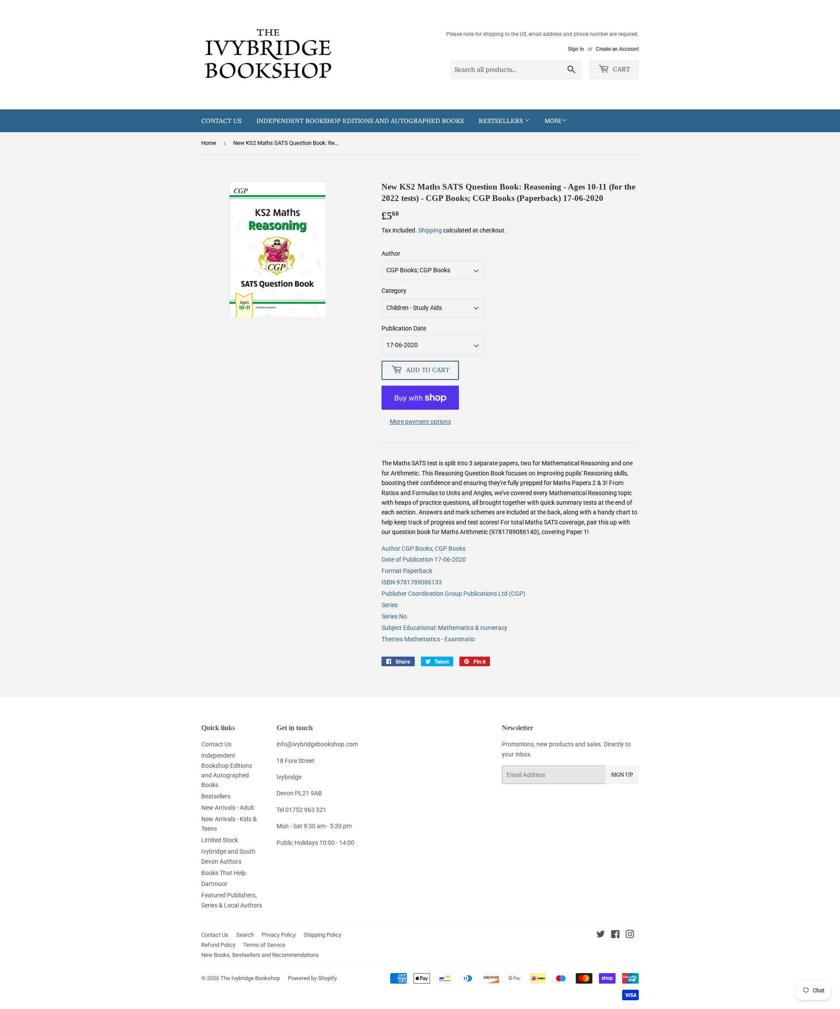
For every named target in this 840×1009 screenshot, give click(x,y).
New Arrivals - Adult (227, 807)
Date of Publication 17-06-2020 (424, 559)
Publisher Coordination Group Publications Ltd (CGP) (453, 593)
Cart (620, 69)
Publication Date (404, 328)
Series (390, 604)
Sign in (576, 49)
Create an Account (617, 49)
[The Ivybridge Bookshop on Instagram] (630, 935)
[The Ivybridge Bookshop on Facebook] (615, 935)
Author (391, 253)
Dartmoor (214, 883)
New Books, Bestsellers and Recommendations (260, 955)
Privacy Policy (279, 935)
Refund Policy (218, 945)
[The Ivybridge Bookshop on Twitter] (600, 935)
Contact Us (221, 120)
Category (394, 290)
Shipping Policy (322, 935)
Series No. (395, 616)
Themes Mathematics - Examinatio (428, 639)
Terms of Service (264, 945)
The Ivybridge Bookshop (250, 978)
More (553, 120)
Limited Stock (219, 840)
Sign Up (622, 775)
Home (208, 143)
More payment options (420, 421)
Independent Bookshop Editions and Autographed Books (360, 120)
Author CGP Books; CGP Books (424, 548)
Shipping (430, 230)
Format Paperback (407, 570)
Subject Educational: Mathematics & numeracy (445, 627)
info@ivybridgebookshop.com (317, 744)
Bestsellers (502, 120)
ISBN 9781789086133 (412, 582)
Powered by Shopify (312, 978)
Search (245, 935)
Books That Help (223, 872)
